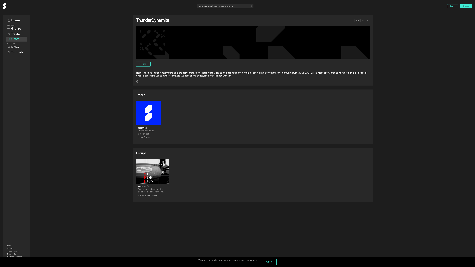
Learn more (251, 260)
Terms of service (13, 251)
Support (10, 248)
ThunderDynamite (146, 131)
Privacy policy (12, 254)
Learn (9, 246)
